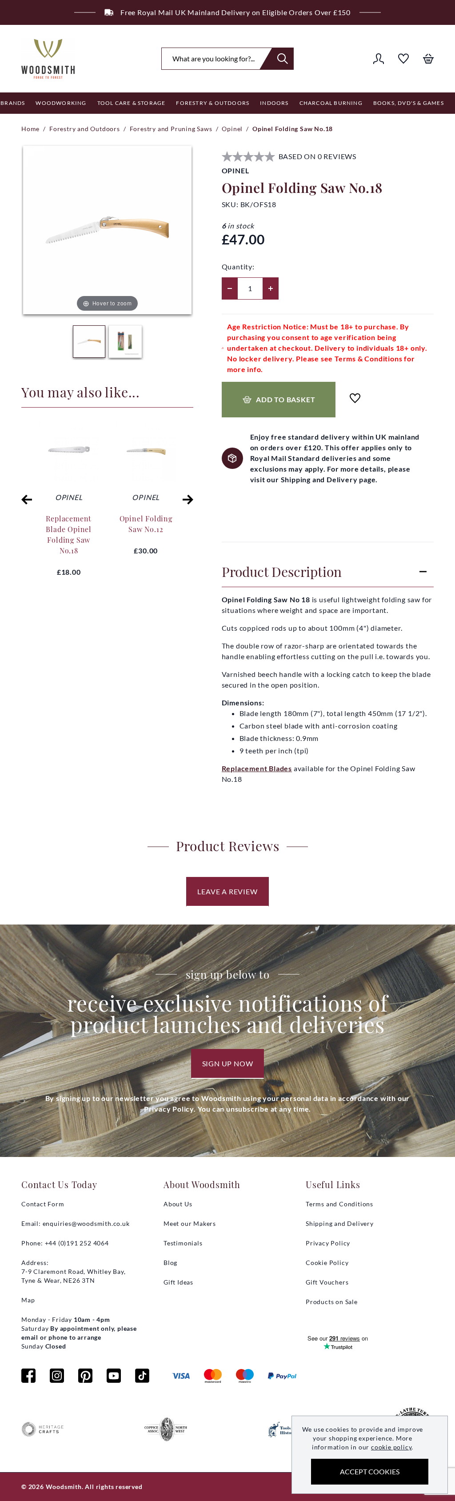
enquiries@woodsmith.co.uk (86, 1223)
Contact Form (42, 1204)
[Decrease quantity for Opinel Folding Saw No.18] (230, 288)
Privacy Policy (328, 1243)
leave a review (227, 891)
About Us (178, 1204)
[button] (26, 499)
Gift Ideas (178, 1282)
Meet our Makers (190, 1223)
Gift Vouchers (327, 1282)
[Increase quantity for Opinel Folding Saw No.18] (271, 288)
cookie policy (391, 1447)
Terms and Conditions (339, 1204)
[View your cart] (428, 58)
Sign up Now (227, 1063)
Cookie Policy (327, 1262)
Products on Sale (332, 1301)
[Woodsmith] (48, 58)
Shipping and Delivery (340, 1223)
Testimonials (183, 1243)
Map (28, 1300)
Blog (170, 1262)
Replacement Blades (257, 768)
